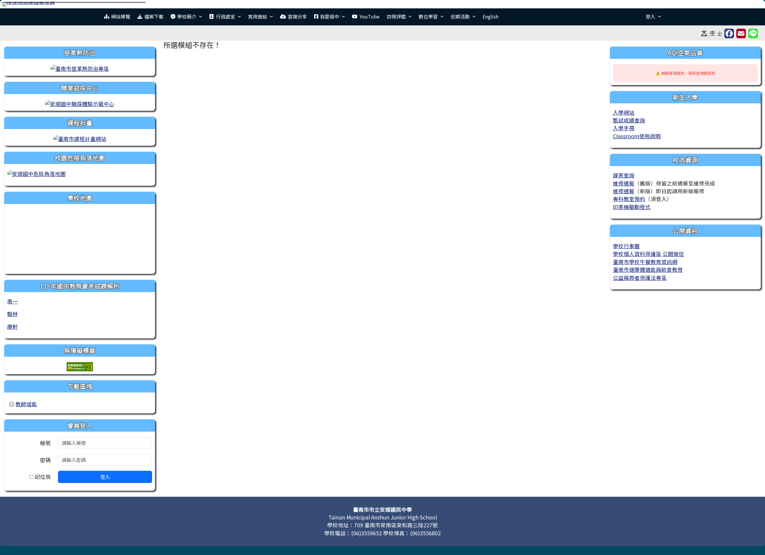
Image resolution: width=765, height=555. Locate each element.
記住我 (42, 476)
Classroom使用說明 (637, 136)
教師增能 (26, 404)
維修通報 (623, 183)
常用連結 (257, 16)
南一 (12, 301)
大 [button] (704, 32)
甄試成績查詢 (629, 120)
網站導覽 (120, 16)
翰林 (12, 314)
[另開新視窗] (80, 68)
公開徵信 (673, 253)
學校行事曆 (626, 246)
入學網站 (623, 112)
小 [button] (719, 33)
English (490, 16)
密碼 (45, 460)
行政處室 (225, 16)
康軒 (12, 326)
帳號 (45, 443)
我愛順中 (329, 16)
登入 (650, 16)
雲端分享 (297, 16)
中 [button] (712, 32)
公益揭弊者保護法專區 (640, 277)
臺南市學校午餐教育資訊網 (645, 262)
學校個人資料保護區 (637, 253)
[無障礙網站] (80, 366)
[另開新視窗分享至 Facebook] (729, 33)
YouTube (369, 16)
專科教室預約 (629, 199)
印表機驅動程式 (632, 207)
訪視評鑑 (396, 16)
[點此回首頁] (382, 4)
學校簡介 (186, 16)
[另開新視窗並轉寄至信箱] (741, 33)
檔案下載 (153, 16)
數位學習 (428, 16)
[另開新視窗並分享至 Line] (753, 33)
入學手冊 (623, 128)
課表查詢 (623, 175)
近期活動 (460, 16)
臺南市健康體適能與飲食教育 (648, 269)
